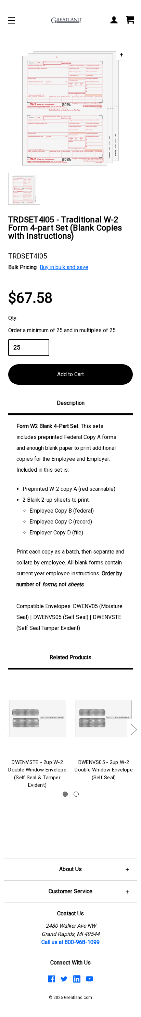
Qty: (12, 318)
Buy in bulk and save (64, 267)
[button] (70, 869)
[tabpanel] (37, 734)
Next (133, 729)
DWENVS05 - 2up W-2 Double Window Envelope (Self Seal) (104, 770)
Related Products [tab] (70, 657)
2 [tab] (76, 794)
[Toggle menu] (17, 20)
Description (71, 403)
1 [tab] (65, 794)
